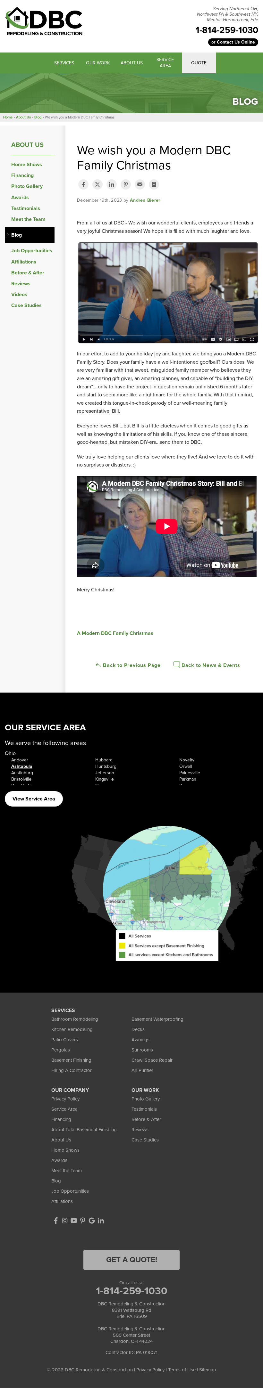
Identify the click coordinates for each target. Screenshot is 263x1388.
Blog (16, 235)
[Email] (140, 184)
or (233, 42)
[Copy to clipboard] (154, 184)
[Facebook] (56, 1220)
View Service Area (34, 799)
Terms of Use (182, 1370)
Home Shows (26, 165)
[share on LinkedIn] (111, 184)
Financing (22, 176)
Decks (138, 1029)
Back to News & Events (210, 665)
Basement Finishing (71, 1060)
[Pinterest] (83, 1220)
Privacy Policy (65, 1099)
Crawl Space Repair (152, 1060)
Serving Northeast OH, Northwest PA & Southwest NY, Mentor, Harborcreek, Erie (227, 14)
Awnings (140, 1040)
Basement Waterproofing (157, 1019)
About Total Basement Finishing (84, 1129)
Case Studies (26, 306)
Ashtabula (21, 766)
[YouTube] (74, 1220)
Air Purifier (142, 1070)
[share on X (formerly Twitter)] (97, 184)
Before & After (27, 273)
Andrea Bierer (145, 200)
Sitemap (207, 1370)
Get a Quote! (131, 1259)
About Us (27, 145)
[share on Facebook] (83, 184)
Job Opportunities (31, 251)
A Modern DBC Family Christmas (115, 633)
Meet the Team (28, 219)
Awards (20, 198)
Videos (19, 295)
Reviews (20, 284)
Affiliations (23, 262)
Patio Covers (64, 1040)
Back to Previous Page (131, 665)
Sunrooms (142, 1050)
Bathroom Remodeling (74, 1019)
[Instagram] (65, 1220)
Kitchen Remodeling (72, 1029)
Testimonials (25, 209)
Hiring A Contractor (71, 1070)
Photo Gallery (27, 186)
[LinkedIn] (101, 1220)
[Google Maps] (92, 1220)
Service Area (64, 1109)
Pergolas (60, 1050)
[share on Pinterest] (126, 184)
